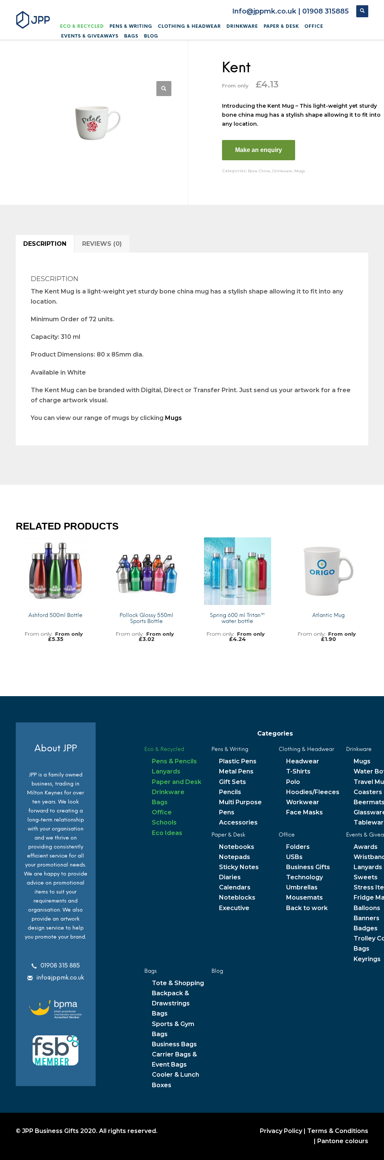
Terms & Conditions (337, 1130)
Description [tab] (44, 243)
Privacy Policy (281, 1130)
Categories (275, 733)
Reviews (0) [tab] (102, 243)
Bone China (259, 171)
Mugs (299, 171)
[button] (163, 88)
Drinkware (282, 171)
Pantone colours (342, 1141)
